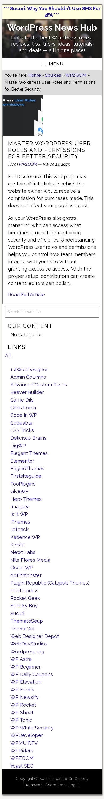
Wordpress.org (27, 651)
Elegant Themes (29, 453)
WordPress (56, 785)
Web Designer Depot (34, 636)
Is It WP (19, 514)
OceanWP (21, 567)
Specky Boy (24, 605)
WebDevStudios (28, 644)
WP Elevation (25, 682)
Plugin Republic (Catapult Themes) (49, 583)
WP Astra (21, 659)
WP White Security (32, 728)
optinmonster (26, 575)
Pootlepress (24, 590)
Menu (56, 64)
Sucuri (17, 613)
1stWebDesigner (29, 369)
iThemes (20, 522)
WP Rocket (23, 705)
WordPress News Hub (52, 27)
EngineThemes (27, 468)
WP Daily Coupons (31, 674)
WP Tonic (21, 720)
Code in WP (23, 415)
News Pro (59, 778)
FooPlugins (22, 484)
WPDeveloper (26, 735)
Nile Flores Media (30, 560)
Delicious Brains (28, 438)
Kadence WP (25, 537)
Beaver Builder (27, 392)
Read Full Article (26, 294)
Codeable (21, 423)
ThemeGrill (23, 629)
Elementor (22, 461)
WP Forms (22, 689)
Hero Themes (26, 499)
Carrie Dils (22, 400)
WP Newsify (24, 697)
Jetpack (19, 529)
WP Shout (21, 712)
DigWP (18, 445)
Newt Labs (22, 552)
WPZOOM (27, 164)
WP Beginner (25, 667)
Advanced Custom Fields (38, 385)
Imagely (19, 506)
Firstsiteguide (25, 476)
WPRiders (21, 750)
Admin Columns (28, 377)
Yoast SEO (22, 766)
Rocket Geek (25, 598)
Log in (74, 785)
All (8, 355)
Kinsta (17, 545)
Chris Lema (23, 407)
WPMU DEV (24, 743)
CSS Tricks (22, 430)
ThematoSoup (26, 621)
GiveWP (19, 491)
